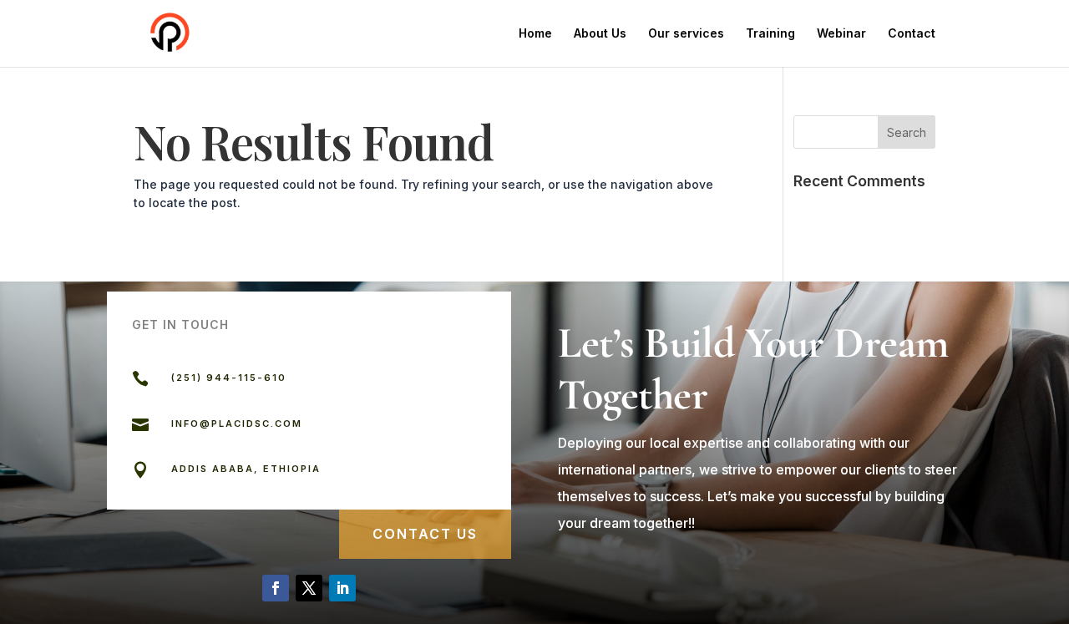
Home (535, 34)
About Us (600, 34)
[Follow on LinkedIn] (342, 588)
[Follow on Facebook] (275, 588)
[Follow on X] (309, 588)
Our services (686, 34)
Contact (911, 34)
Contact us (425, 533)
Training (770, 34)
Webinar (841, 34)
